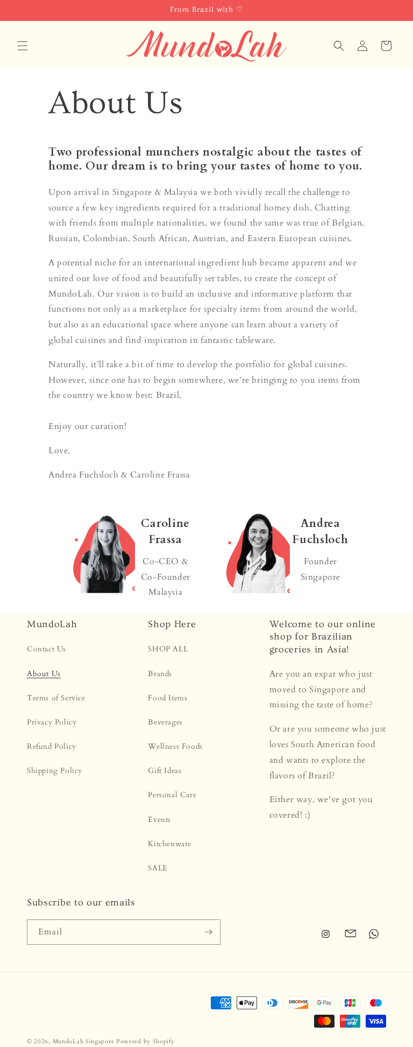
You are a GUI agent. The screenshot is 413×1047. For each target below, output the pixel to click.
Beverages (165, 722)
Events (159, 819)
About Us (44, 674)
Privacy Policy (51, 722)
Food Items (167, 698)
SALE (157, 868)
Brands (160, 674)
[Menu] (22, 46)
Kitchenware (169, 844)
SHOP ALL (168, 649)
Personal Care (172, 795)
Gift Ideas (164, 770)
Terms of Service (56, 698)
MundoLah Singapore (84, 1041)
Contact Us (46, 649)
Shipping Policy (54, 770)
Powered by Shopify (145, 1041)
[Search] (339, 46)
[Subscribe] (208, 932)
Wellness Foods (175, 746)
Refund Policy (51, 746)
